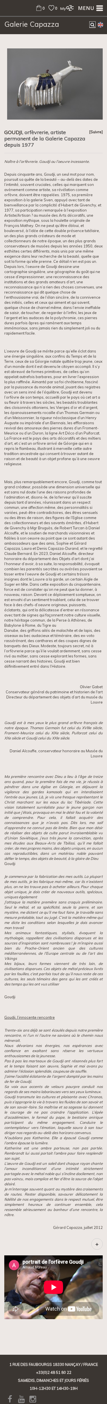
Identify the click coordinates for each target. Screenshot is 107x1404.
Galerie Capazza (31, 24)
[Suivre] (96, 132)
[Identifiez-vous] (65, 8)
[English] (100, 24)
